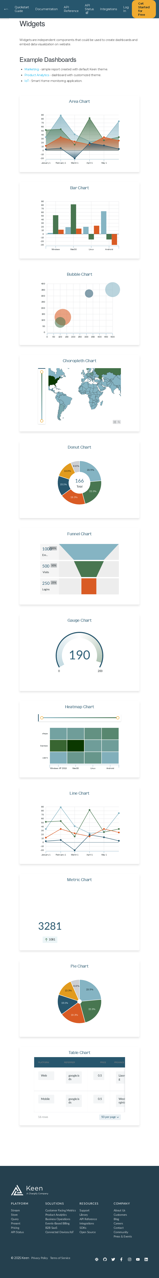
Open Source (88, 1232)
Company (122, 1203)
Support (84, 1210)
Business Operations (57, 1219)
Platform (19, 1203)
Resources (89, 1203)
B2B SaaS (51, 1227)
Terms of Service (60, 1258)
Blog (116, 1219)
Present (15, 1223)
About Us (119, 1210)
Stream (15, 1210)
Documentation (46, 9)
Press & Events (123, 1236)
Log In (126, 9)
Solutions (54, 1203)
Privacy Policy (39, 1258)
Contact (118, 1227)
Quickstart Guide (22, 9)
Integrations (108, 9)
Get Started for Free (144, 9)
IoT (26, 81)
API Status (89, 7)
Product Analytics (36, 75)
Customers (120, 1214)
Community (121, 1232)
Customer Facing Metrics (60, 1210)
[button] (110, 1117)
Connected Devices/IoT (59, 1232)
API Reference (71, 9)
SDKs (83, 1227)
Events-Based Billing (57, 1223)
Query (15, 1219)
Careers (118, 1223)
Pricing (15, 1227)
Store (14, 1214)
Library (84, 1214)
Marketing (31, 69)
